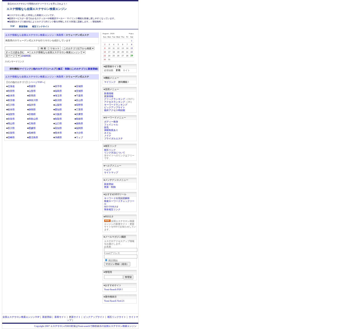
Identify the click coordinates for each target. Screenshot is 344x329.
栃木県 (11, 95)
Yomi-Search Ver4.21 (114, 300)
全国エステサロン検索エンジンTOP (21, 317)
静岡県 (32, 109)
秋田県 (11, 91)
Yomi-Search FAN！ (114, 289)
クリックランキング (114, 99)
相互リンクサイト (40, 26)
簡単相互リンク (112, 209)
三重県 (79, 109)
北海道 (11, 86)
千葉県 (79, 95)
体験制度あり (111, 130)
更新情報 (108, 96)
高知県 (58, 128)
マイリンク (110, 82)
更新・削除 (110, 187)
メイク (107, 135)
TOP (12, 26)
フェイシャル (111, 124)
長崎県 (32, 132)
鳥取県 (59, 35)
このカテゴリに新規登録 (84, 68)
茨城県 (79, 91)
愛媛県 (32, 128)
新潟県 (58, 100)
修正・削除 (64, 68)
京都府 (32, 114)
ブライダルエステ (113, 138)
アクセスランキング (114, 101)
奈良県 (11, 118)
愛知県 (58, 109)
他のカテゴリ (40, 68)
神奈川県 (33, 100)
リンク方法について (114, 152)
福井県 (32, 105)
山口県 (58, 123)
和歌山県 (33, 118)
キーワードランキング (115, 104)
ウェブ (79, 137)
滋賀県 (11, 114)
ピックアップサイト (114, 107)
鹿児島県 (33, 137)
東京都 (11, 100)
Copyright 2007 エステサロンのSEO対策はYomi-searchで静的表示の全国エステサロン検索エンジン (85, 326)
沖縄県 (58, 137)
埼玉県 (58, 95)
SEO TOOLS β (111, 206)
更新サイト (75, 317)
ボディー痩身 (111, 121)
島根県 (79, 118)
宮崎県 (11, 137)
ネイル (107, 133)
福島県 (58, 91)
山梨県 (58, 105)
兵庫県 (79, 114)
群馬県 (32, 95)
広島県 (32, 123)
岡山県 (11, 123)
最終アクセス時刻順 (114, 110)
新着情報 (108, 93)
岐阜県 (11, 109)
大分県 (79, 132)
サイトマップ (111, 172)
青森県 (32, 86)
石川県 (11, 105)
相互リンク (110, 150)
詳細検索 (26, 56)
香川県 (11, 128)
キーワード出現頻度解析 (117, 198)
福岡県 (79, 128)
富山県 (79, 100)
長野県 (79, 105)
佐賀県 (11, 132)
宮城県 (79, 86)
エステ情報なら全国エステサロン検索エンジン (37, 8)
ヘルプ (107, 169)
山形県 (32, 91)
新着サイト (60, 317)
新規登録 (23, 26)
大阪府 (58, 114)
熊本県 (58, 132)
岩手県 (58, 86)
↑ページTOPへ (36, 82)
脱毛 (106, 127)
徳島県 (79, 123)
